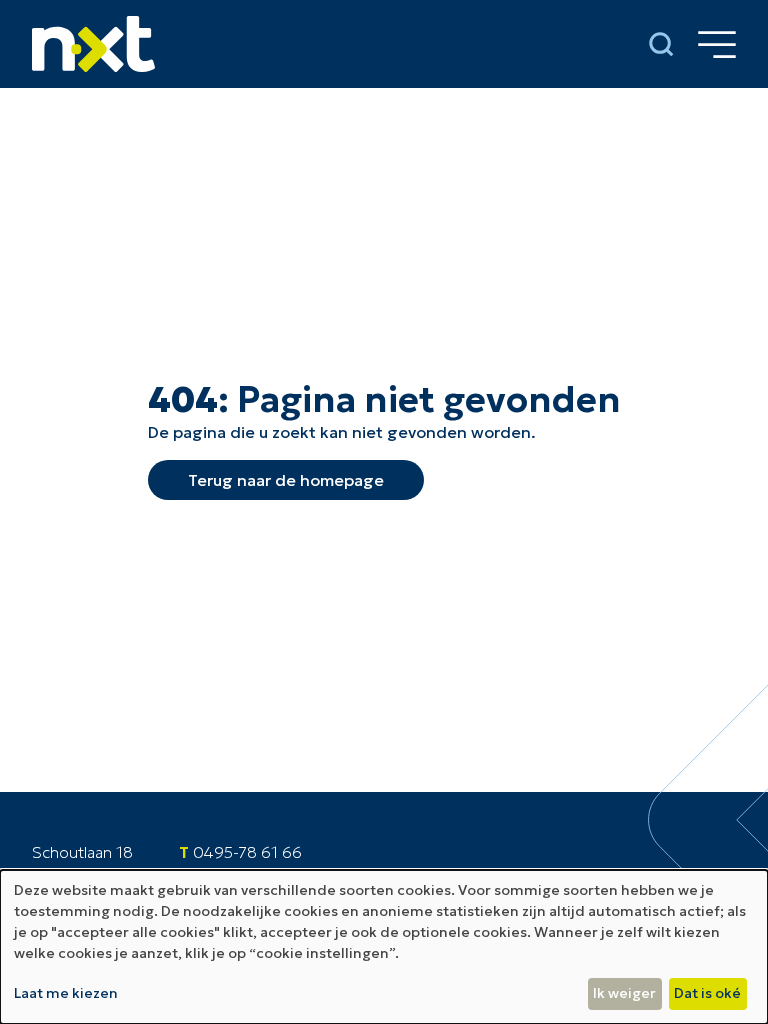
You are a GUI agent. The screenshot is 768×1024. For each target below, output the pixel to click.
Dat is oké (707, 993)
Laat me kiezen (66, 993)
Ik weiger (624, 993)
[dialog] (384, 947)
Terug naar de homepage (286, 480)
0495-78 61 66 (247, 852)
